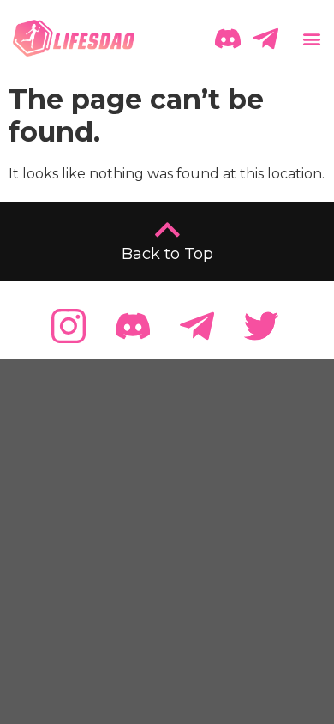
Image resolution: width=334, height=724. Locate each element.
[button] (310, 38)
